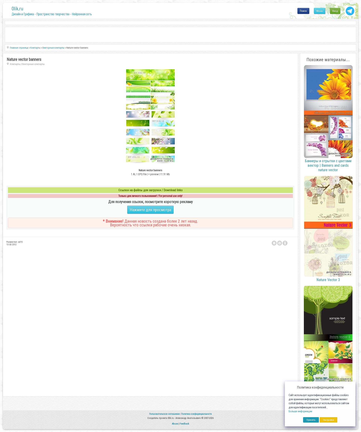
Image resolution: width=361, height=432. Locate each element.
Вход (335, 10)
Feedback (184, 423)
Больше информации (300, 411)
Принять (310, 419)
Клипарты (15, 64)
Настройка (328, 419)
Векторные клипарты (33, 64)
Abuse (175, 423)
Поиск (303, 10)
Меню (319, 10)
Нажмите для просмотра (150, 209)
